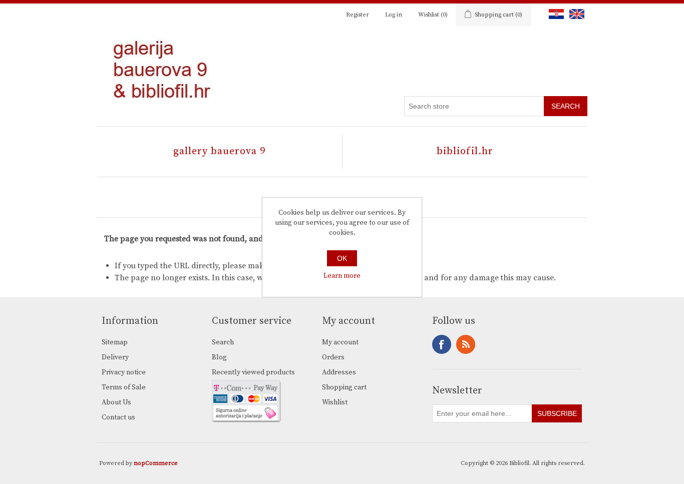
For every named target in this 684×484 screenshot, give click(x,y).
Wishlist (335, 402)
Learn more (342, 275)
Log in (393, 15)
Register (357, 15)
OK (342, 258)
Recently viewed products (253, 372)
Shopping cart (344, 387)
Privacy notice (124, 372)
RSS (465, 344)
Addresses (339, 372)
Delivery (115, 357)
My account (340, 342)
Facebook (441, 344)
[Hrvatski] (554, 14)
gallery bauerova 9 (219, 151)
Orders (333, 357)
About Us (116, 402)
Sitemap (115, 342)
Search (223, 342)
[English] (575, 14)
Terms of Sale (124, 387)
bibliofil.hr (465, 151)
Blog (219, 357)
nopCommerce (156, 463)
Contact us (118, 417)
